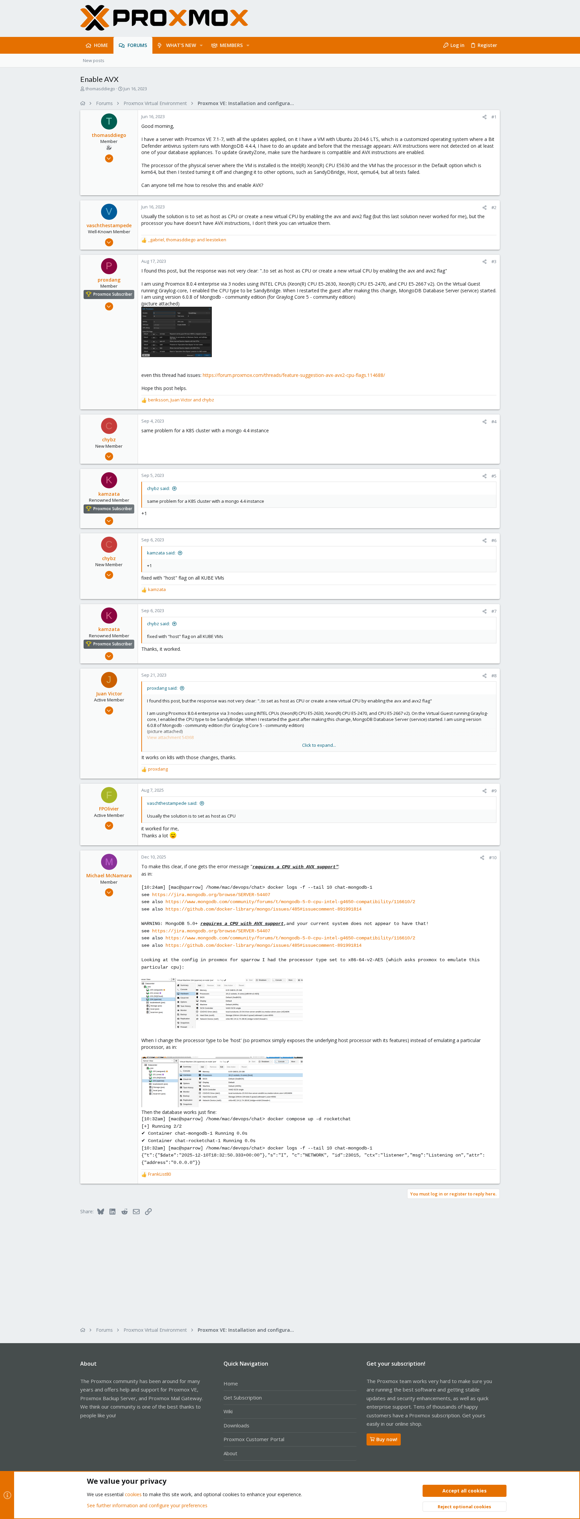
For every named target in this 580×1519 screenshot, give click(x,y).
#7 (493, 611)
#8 (493, 676)
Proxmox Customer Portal (254, 1439)
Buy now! (386, 1439)
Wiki (228, 1411)
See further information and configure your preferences (147, 1505)
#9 (493, 791)
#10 (492, 857)
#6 (493, 540)
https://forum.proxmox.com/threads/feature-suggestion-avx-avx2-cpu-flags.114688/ (294, 375)
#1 (493, 117)
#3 (493, 261)
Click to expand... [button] (319, 745)
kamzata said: (161, 553)
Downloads (236, 1425)
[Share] (484, 117)
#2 (493, 207)
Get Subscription (243, 1397)
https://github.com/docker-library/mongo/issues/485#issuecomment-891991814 (263, 909)
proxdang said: (162, 688)
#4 (493, 422)
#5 (493, 476)
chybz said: (158, 488)
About (230, 1453)
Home (231, 1383)
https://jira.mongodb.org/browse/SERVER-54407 (211, 894)
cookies (133, 1494)
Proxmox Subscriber (112, 294)
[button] (201, 45)
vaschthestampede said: (172, 803)
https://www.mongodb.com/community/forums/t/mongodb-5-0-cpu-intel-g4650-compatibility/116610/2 (290, 901)
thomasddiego (100, 89)
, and (187, 240)
